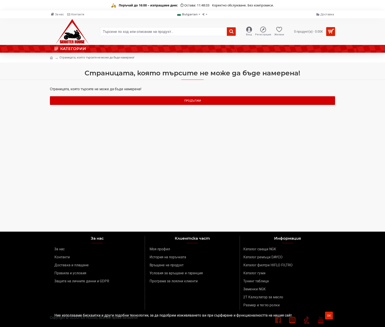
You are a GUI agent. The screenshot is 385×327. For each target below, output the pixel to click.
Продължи (192, 100)
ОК (329, 315)
